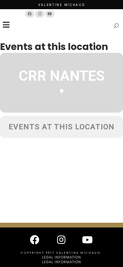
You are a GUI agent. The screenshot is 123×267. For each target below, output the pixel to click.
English (87, 13)
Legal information (61, 257)
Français (68, 13)
